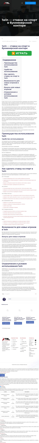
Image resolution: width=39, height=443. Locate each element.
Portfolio (14, 343)
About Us (14, 339)
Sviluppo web (23, 341)
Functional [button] (2, 419)
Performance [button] (2, 424)
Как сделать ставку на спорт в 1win (11, 76)
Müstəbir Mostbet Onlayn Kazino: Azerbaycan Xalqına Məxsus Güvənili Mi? (6, 319)
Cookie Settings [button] (3, 372)
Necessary (3, 386)
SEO (22, 339)
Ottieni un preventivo (30, 3)
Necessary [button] (2, 385)
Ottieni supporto (15, 347)
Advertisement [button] (2, 433)
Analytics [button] (1, 428)
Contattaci (14, 349)
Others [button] (1, 437)
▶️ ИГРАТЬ (19, 53)
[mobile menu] (22, 3)
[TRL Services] (6, 3)
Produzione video (24, 345)
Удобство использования (10, 70)
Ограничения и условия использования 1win (10, 95)
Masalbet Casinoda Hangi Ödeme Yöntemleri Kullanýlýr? (31, 318)
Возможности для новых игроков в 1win (12, 83)
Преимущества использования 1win (10, 65)
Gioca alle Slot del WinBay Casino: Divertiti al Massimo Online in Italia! (19, 319)
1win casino (9, 268)
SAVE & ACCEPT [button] (3, 442)
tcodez (9, 41)
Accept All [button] (7, 372)
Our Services (14, 341)
